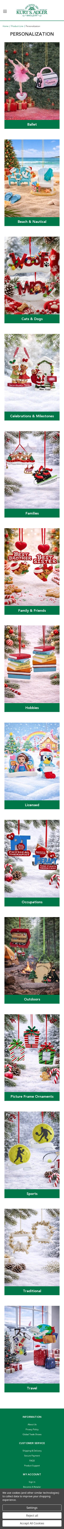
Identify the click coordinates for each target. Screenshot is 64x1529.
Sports (32, 1194)
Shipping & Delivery (32, 1451)
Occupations (32, 902)
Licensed (32, 805)
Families (32, 513)
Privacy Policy (32, 1429)
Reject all (32, 1515)
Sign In (32, 1482)
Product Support (32, 1465)
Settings (32, 1508)
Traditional (32, 1291)
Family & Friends (32, 611)
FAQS (32, 1460)
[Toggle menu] (5, 10)
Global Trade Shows (32, 1434)
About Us (32, 1424)
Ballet (32, 124)
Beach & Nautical (32, 222)
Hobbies (32, 708)
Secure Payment (32, 1456)
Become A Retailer (32, 1487)
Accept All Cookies (32, 1523)
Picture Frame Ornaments (32, 1096)
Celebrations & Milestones (32, 416)
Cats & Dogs (32, 319)
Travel (32, 1388)
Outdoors (32, 999)
